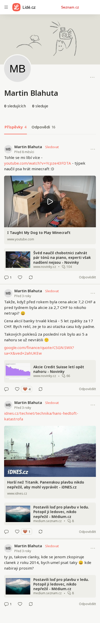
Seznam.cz (70, 7)
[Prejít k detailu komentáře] (6, 277)
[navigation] (6, 7)
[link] (50, 212)
